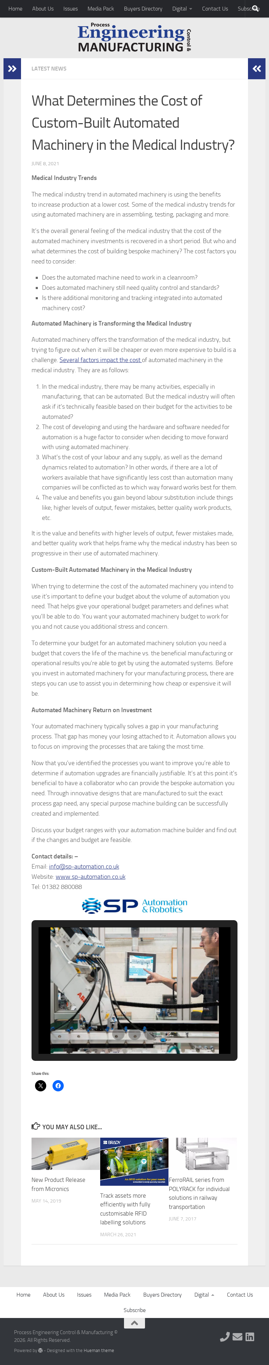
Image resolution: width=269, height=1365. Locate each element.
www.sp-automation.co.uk (90, 877)
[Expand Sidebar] (12, 68)
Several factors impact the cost (101, 360)
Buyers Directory (143, 8)
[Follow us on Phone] (225, 1337)
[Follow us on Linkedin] (250, 1337)
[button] (118, 1034)
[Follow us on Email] (237, 1337)
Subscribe (135, 1310)
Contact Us (215, 8)
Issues (70, 8)
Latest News (49, 68)
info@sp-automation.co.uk (84, 866)
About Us (43, 8)
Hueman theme (99, 1350)
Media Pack (101, 8)
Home (15, 8)
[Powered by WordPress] (40, 1350)
